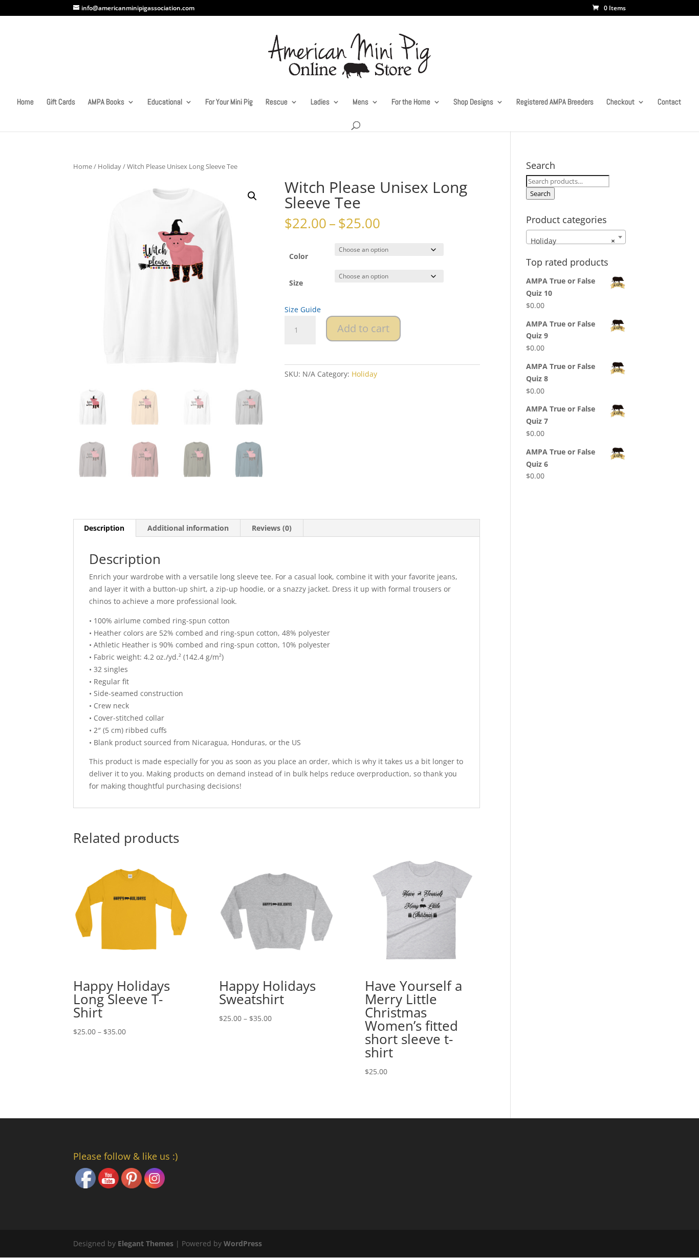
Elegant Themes (145, 1243)
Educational (164, 102)
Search (540, 193)
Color (298, 256)
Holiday (109, 166)
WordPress (243, 1243)
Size (296, 283)
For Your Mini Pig (229, 102)
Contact (669, 102)
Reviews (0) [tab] (272, 528)
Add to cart (363, 328)
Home (25, 102)
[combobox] (576, 237)
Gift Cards (61, 102)
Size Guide (303, 309)
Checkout (620, 102)
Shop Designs (473, 102)
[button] (252, 196)
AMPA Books (106, 102)
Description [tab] (104, 528)
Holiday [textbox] (573, 241)
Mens (360, 102)
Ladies (320, 102)
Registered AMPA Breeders (555, 102)
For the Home (410, 102)
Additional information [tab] (188, 528)
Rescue (277, 102)
